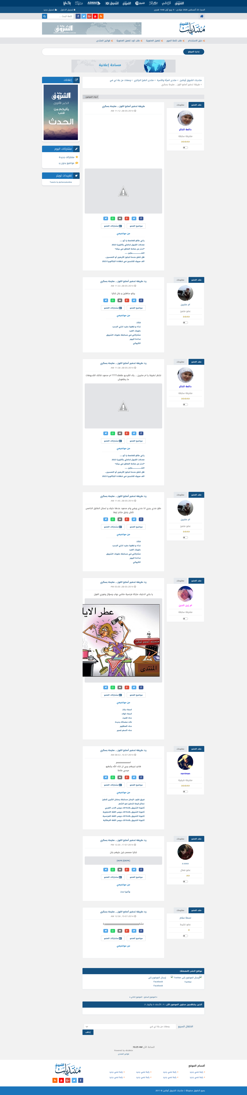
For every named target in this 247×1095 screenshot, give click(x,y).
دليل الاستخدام (195, 41)
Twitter (188, 982)
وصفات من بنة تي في (120, 80)
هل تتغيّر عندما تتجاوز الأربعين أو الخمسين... (125, 257)
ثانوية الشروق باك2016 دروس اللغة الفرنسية (124, 816)
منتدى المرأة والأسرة (167, 80)
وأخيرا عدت (125, 892)
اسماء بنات (127, 709)
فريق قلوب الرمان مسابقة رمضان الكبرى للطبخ (123, 799)
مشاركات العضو (111, 226)
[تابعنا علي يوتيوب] (95, 16)
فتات (138, 322)
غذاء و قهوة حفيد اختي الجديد (126, 326)
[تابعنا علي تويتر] (83, 16)
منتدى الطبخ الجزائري (144, 80)
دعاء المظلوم (126, 726)
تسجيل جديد (49, 10)
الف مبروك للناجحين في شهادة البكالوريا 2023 (123, 261)
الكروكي (137, 343)
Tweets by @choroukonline (61, 182)
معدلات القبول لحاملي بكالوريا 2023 (128, 245)
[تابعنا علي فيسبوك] (78, 16)
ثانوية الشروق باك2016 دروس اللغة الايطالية (124, 820)
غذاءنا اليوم (135, 339)
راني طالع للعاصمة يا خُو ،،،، (132, 240)
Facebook (158, 986)
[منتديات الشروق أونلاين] (202, 16)
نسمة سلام (185, 918)
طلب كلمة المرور (174, 41)
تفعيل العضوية (153, 41)
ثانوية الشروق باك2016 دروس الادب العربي (125, 808)
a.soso (185, 863)
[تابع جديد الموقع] (100, 16)
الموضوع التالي (136, 997)
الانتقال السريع (185, 1026)
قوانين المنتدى (103, 41)
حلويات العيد (135, 331)
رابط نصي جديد (196, 1072)
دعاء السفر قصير (124, 730)
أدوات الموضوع (92, 97)
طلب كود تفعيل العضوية (128, 41)
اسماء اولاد (127, 714)
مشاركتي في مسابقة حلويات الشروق (123, 335)
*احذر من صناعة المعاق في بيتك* (130, 249)
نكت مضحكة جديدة (123, 722)
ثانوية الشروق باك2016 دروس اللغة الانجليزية (124, 812)
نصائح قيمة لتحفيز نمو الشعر (131, 803)
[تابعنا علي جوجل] (89, 16)
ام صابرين (185, 304)
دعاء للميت (127, 718)
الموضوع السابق (150, 997)
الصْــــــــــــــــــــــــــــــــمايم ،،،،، (135, 253)
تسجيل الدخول (67, 10)
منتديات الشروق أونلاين (191, 80)
